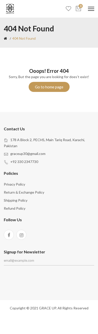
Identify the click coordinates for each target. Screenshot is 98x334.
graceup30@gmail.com (27, 153)
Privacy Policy (14, 184)
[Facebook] (9, 235)
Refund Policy (14, 208)
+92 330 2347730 (24, 161)
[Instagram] (21, 235)
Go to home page (49, 87)
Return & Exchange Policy (24, 192)
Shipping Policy (15, 200)
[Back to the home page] (5, 38)
